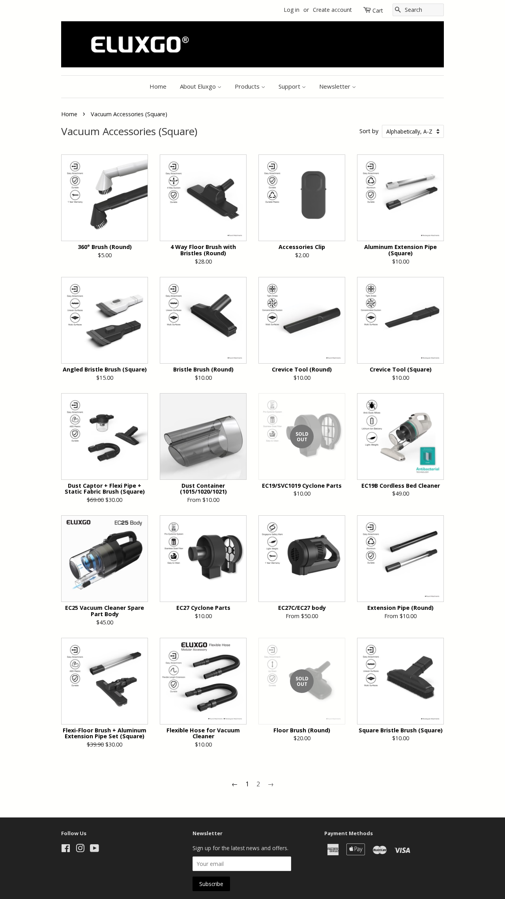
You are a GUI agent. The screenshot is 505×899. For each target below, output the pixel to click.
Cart (377, 10)
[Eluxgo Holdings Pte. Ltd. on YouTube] (94, 849)
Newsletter (335, 86)
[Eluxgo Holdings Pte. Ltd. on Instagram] (80, 849)
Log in (291, 9)
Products (248, 86)
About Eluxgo (198, 86)
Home (158, 86)
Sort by (368, 131)
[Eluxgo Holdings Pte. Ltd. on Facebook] (65, 849)
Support (290, 86)
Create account (332, 9)
